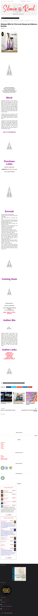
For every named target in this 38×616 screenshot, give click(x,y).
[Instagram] (23, 1)
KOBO (8, 312)
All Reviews (3, 442)
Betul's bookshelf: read (8, 487)
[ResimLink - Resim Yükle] (6, 595)
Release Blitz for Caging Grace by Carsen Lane (6, 403)
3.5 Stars (2, 446)
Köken (2, 529)
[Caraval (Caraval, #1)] (15, 550)
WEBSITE (9, 352)
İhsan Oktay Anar (4, 521)
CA (13, 169)
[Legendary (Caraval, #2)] (15, 546)
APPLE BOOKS (11, 313)
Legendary (2, 544)
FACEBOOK (9, 355)
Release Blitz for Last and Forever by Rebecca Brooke (18, 403)
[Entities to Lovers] (2, 500)
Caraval (2, 548)
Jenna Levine (5, 506)
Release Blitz (22, 20)
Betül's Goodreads (4, 459)
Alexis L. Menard (6, 491)
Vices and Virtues (6, 490)
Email (2, 455)
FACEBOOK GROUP (9, 358)
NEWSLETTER (9, 354)
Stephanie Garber (4, 545)
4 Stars (2, 445)
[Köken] (15, 531)
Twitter (2, 457)
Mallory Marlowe (6, 498)
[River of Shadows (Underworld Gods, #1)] (15, 543)
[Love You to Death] (2, 507)
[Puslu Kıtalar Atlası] (15, 523)
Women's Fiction (27, 20)
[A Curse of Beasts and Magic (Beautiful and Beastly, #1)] (2, 503)
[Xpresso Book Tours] (19, 580)
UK (11, 169)
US (8, 169)
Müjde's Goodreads (4, 458)
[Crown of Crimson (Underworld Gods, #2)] (15, 539)
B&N (4, 312)
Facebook (2, 456)
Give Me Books (11, 20)
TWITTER (9, 356)
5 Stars (2, 443)
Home (1, 1)
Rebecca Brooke (16, 20)
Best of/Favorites (10, 1)
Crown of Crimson (4, 537)
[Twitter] (22, 1)
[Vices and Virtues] (2, 492)
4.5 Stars (2, 444)
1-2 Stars (2, 448)
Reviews (5, 1)
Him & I (4, 494)
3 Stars (2, 447)
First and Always (5, 20)
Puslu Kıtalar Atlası (4, 520)
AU (16, 169)
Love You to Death (6, 505)
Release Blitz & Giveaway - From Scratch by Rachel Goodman (30, 403)
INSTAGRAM (9, 357)
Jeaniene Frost (5, 503)
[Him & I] (2, 496)
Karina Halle (3, 538)
